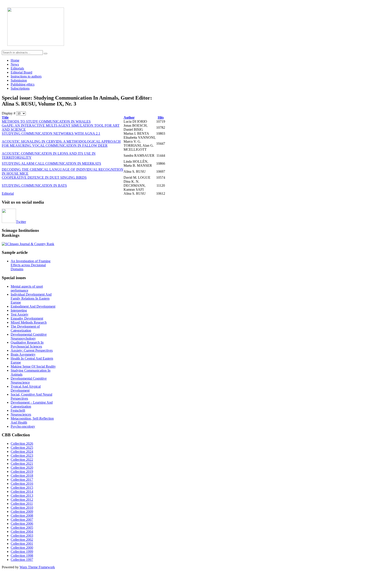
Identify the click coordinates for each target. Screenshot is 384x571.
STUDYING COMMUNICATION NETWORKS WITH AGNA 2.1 (51, 133)
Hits (161, 117)
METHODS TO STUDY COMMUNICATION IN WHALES (46, 121)
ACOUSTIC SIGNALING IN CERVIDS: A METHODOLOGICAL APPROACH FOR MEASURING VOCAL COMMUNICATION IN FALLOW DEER (61, 143)
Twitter (21, 222)
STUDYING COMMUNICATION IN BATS (34, 185)
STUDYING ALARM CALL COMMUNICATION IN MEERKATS (51, 163)
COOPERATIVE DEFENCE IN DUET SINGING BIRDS (44, 177)
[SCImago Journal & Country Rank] (28, 244)
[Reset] (45, 53)
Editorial (8, 193)
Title (5, 117)
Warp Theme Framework (37, 567)
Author (129, 117)
